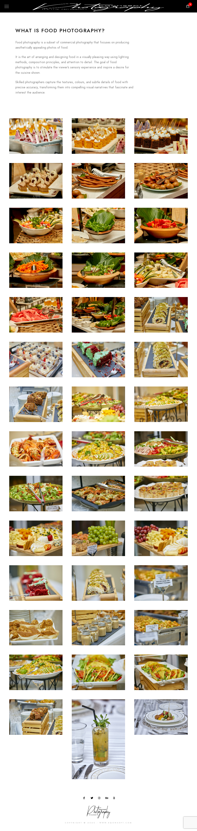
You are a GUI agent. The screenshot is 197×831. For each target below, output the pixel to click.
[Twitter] (92, 799)
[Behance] (107, 799)
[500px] (115, 799)
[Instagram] (100, 799)
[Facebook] (85, 799)
